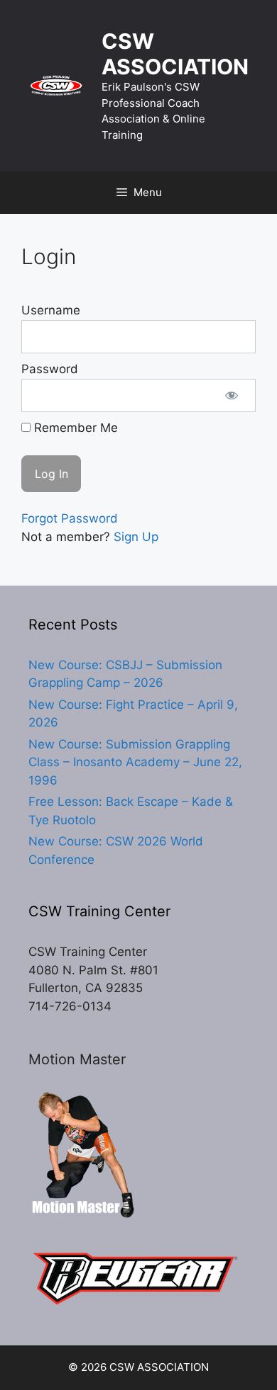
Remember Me (74, 428)
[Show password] (231, 396)
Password (49, 369)
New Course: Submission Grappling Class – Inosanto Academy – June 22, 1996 (135, 762)
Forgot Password (69, 518)
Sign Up (136, 537)
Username (50, 310)
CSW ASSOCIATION (175, 53)
